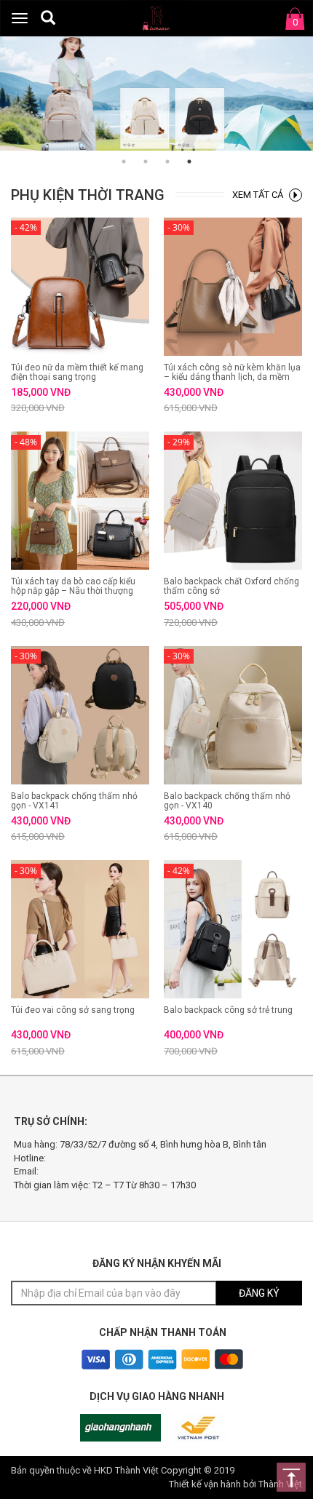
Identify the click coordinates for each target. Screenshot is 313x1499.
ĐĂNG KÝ (259, 1293)
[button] (48, 17)
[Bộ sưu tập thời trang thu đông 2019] (156, 93)
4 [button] (189, 161)
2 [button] (145, 161)
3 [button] (167, 161)
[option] (156, 93)
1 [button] (123, 161)
